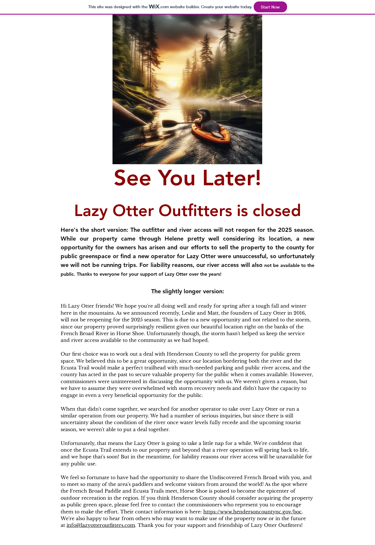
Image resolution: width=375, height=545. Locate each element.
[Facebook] (359, 268)
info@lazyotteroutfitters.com (101, 525)
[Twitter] (359, 280)
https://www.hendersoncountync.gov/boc (252, 512)
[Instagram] (359, 291)
